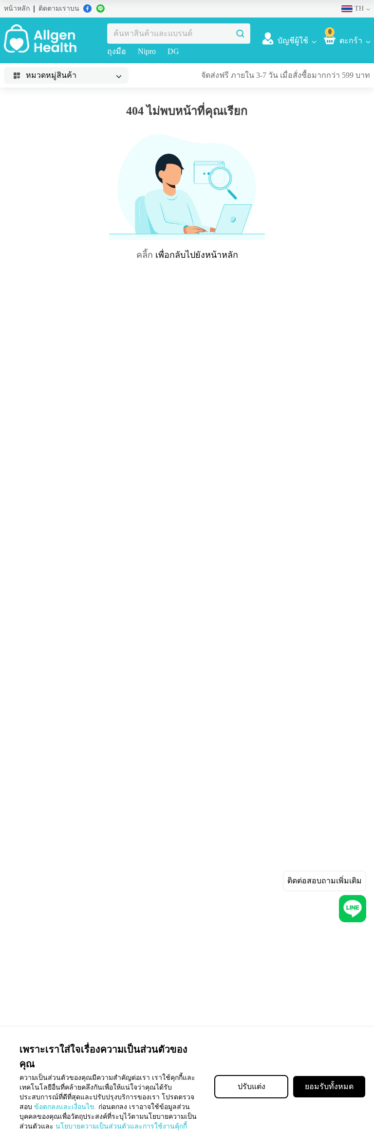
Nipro (147, 51)
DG (173, 51)
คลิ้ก (147, 254)
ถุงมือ (116, 51)
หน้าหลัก (15, 9)
